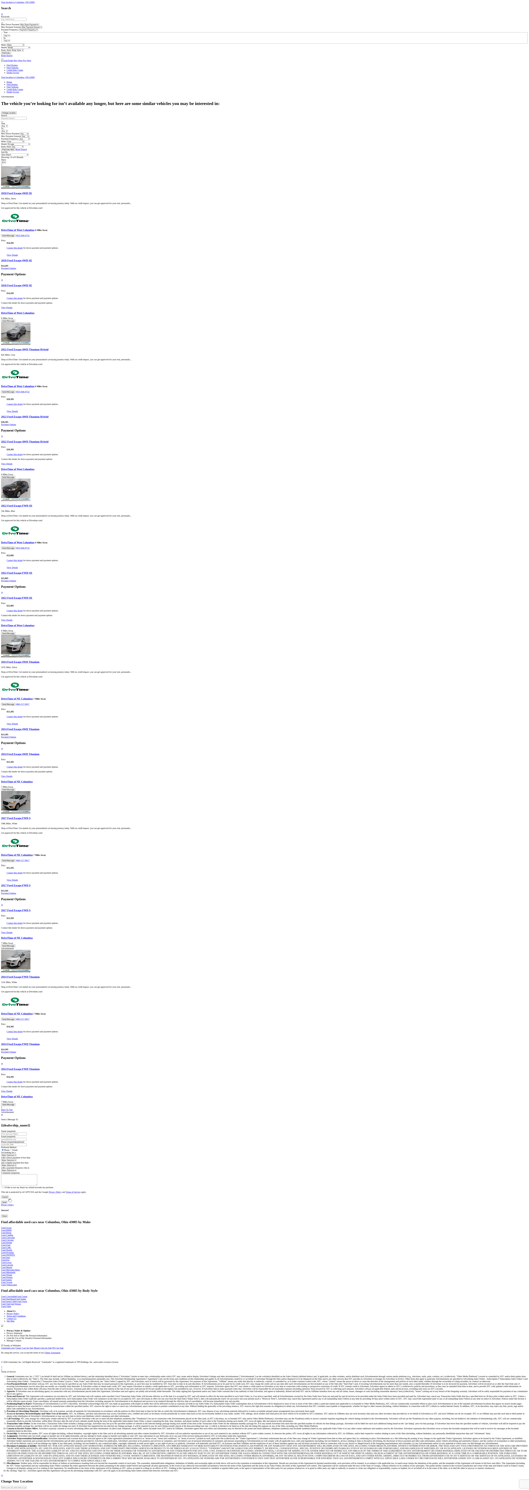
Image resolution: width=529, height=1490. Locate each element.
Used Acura (6, 1228)
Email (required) (8, 1136)
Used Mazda (6, 1267)
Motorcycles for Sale (43, 1348)
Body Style (6, 50)
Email (14, 1150)
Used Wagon (15, 1304)
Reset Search (6, 55)
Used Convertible (8, 1296)
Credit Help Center (15, 70)
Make (3, 45)
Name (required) (8, 1131)
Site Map (10, 1321)
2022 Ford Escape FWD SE (16, 505)
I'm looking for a (8, 1152)
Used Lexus (6, 1262)
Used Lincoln (7, 1265)
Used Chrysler (7, 1240)
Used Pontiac (7, 1277)
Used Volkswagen (9, 1285)
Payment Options (8, 268)
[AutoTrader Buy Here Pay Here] (16, 60)
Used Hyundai (7, 1252)
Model (4, 47)
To (4, 38)
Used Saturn (6, 1280)
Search (4, 115)
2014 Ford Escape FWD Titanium (20, 976)
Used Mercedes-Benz (10, 1270)
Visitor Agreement (52, 1353)
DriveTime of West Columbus (17, 230)
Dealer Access (13, 73)
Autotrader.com (8, 1348)
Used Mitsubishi (8, 1272)
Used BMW (6, 1230)
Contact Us (11, 1318)
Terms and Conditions (16, 1316)
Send (4, 1202)
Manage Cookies (14, 1340)
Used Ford (5, 1245)
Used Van (5, 1304)
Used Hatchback (8, 1299)
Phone (12, 1142)
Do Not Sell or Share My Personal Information (27, 1335)
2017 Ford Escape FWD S (16, 818)
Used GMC (6, 1247)
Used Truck (22, 1301)
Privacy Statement (14, 1333)
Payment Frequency (9, 30)
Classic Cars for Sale (24, 1348)
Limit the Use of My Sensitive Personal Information (29, 1338)
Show (3, 160)
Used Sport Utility (9, 1301)
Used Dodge (6, 1242)
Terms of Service (73, 1192)
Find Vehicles (12, 68)
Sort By (4, 152)
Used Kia (5, 1260)
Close (4, 1216)
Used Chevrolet (8, 1238)
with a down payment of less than (15, 1157)
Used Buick (6, 1233)
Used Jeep (5, 1257)
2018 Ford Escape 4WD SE (16, 193)
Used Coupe (21, 1296)
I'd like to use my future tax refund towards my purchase (28, 1187)
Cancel (5, 1197)
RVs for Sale (58, 1348)
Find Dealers (12, 65)
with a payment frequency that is (15, 1168)
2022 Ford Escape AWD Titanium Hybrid (24, 349)
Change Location (9, 113)
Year (3, 123)
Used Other (6, 1306)
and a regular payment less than (14, 1163)
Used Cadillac (7, 1235)
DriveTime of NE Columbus (17, 698)
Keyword (5, 16)
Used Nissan (6, 1275)
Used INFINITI (8, 1255)
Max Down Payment (10, 24)
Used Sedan (21, 1299)
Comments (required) (10, 1173)
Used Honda (6, 1250)
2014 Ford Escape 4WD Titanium (20, 661)
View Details (12, 255)
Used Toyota (6, 1282)
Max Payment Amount (11, 27)
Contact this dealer (15, 248)
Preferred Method (8, 1147)
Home (9, 82)
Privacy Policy (55, 1192)
